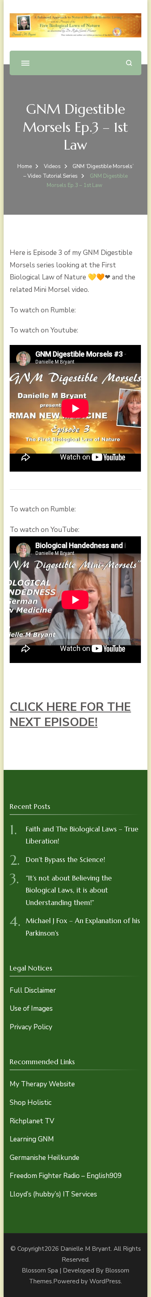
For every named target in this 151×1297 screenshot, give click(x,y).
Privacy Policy (31, 1027)
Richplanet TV (32, 1121)
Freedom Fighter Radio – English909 (66, 1175)
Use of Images (31, 1008)
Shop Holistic (31, 1102)
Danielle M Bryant (85, 1249)
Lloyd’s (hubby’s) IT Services (53, 1194)
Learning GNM (32, 1139)
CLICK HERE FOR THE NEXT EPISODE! (70, 714)
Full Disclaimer (33, 990)
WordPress (105, 1281)
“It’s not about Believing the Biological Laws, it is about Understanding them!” (69, 890)
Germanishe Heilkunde (44, 1157)
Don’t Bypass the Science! (65, 859)
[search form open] (129, 63)
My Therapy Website (42, 1084)
